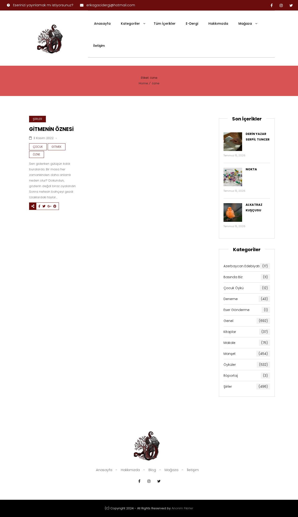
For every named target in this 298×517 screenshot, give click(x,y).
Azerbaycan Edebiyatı (246, 266)
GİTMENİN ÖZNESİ (51, 129)
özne (155, 83)
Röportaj (246, 375)
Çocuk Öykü (246, 288)
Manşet (246, 353)
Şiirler (37, 119)
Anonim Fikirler (182, 508)
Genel (246, 320)
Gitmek (56, 147)
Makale (246, 342)
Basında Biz (246, 277)
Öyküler (246, 364)
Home (143, 83)
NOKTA (251, 169)
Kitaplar (246, 331)
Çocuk (38, 147)
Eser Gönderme (246, 310)
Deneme (246, 299)
